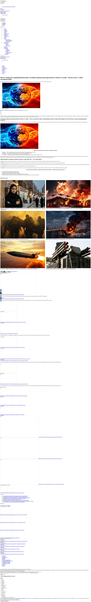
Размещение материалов (6, 561)
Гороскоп (5, 30)
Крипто (7, 51)
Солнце (13, 110)
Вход (1, 11)
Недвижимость (6, 33)
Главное (3, 65)
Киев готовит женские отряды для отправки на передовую (9, 537)
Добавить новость (3, 13)
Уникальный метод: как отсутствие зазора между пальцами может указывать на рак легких (15, 358)
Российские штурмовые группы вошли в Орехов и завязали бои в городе (12, 554)
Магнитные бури (8, 110)
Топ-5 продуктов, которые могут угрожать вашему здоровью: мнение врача (12, 347)
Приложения (8, 45)
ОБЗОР (3, 18)
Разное (5, 37)
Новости (1, 578)
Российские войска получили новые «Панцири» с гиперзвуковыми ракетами (12, 522)
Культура (3, 70)
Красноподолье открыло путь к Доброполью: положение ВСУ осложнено (12, 530)
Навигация (4, 0)
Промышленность (9, 52)
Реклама (3, 559)
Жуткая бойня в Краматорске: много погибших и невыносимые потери (12, 551)
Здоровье (5, 31)
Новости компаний (9, 40)
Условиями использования (21, 598)
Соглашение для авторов (6, 563)
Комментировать (14, 271)
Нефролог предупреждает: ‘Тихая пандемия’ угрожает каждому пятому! (12, 298)
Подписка (3, 564)
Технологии (6, 43)
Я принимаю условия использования (8, 597)
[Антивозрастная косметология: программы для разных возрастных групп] (18, 293)
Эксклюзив (6, 54)
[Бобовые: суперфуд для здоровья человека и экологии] (8, 332)
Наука (5, 32)
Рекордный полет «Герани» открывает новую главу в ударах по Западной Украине (13, 514)
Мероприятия (8, 39)
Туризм (5, 46)
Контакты (3, 558)
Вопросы (3, 565)
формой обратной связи (34, 572)
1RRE (48, 598)
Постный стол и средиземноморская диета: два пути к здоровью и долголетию (13, 322)
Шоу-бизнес (6, 47)
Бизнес (7, 49)
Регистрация (4, 11)
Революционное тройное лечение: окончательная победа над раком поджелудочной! (14, 360)
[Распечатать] (1, 114)
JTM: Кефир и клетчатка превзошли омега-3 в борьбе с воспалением (15, 498)
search (2, 574)
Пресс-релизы (8, 41)
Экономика (4, 22)
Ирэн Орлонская (20, 110)
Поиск (3, 2)
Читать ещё (2, 503)
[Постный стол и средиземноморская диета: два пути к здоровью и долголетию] (8, 321)
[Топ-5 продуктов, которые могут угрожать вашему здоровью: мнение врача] (8, 346)
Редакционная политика (6, 562)
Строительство (6, 42)
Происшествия (6, 36)
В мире (3, 25)
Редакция (3, 555)
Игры (7, 44)
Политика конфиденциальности (7, 560)
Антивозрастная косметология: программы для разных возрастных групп (12, 294)
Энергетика (8, 50)
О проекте (4, 556)
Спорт (3, 73)
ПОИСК (3, 20)
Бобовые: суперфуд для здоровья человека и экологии (9, 333)
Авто (5, 28)
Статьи (5, 38)
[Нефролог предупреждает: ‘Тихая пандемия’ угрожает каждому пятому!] (8, 310)
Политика (3, 24)
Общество (4, 23)
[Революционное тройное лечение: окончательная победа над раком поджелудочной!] (8, 372)
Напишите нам (4, 557)
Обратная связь (2, 12)
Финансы (7, 53)
